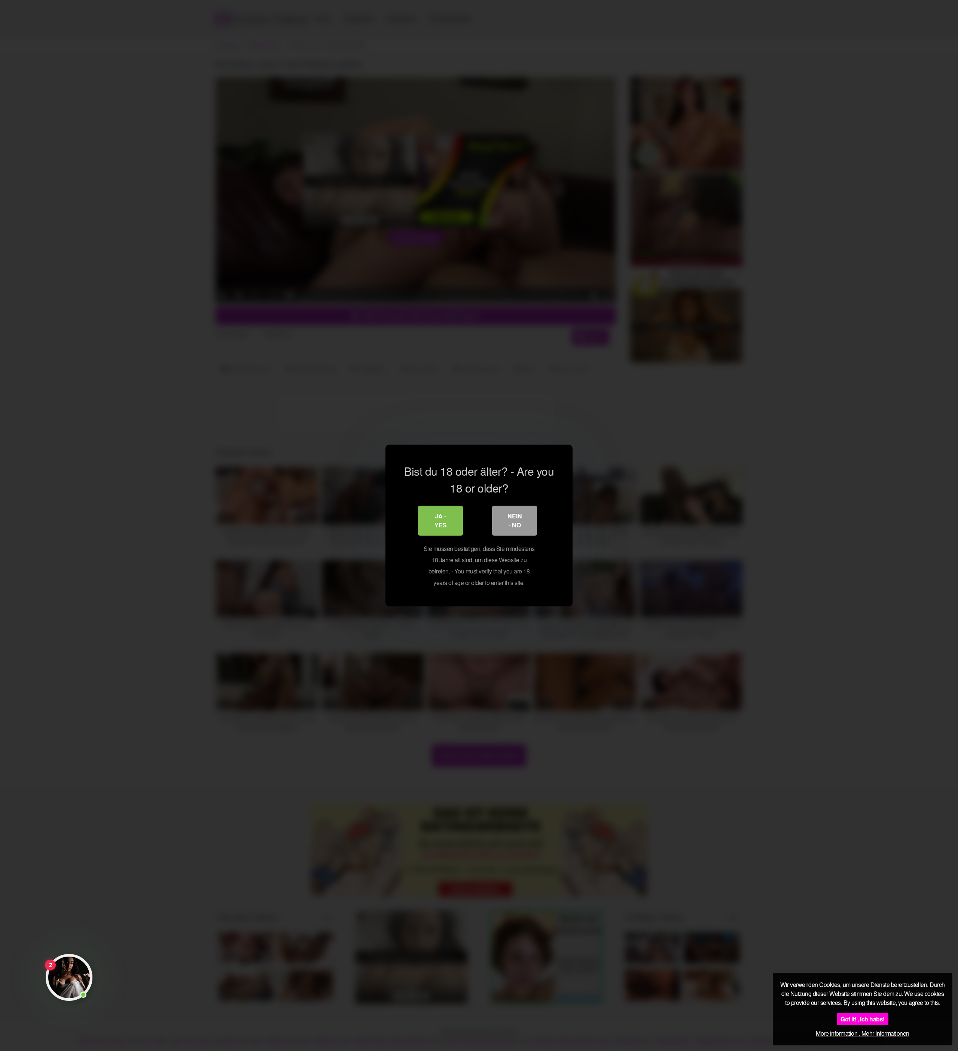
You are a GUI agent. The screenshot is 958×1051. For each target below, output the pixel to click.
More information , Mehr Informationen (862, 1033)
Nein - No (514, 520)
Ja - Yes (440, 520)
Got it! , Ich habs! (862, 1019)
